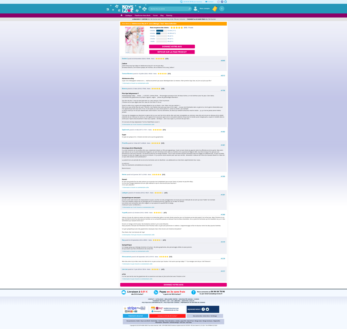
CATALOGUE (159, 299)
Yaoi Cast (182, 322)
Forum (155, 15)
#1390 (223, 176)
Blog (161, 15)
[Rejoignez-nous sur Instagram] (218, 1)
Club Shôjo (161, 321)
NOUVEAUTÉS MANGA (186, 299)
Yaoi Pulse (189, 322)
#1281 (223, 195)
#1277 (223, 271)
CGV (168, 301)
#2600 (223, 61)
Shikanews (166, 322)
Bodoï (138, 321)
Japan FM (183, 321)
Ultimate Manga (174, 322)
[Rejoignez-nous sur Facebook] (222, 1)
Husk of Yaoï (190, 321)
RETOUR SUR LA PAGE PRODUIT (172, 52)
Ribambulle (158, 322)
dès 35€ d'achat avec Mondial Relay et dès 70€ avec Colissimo (158, 19)
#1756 (223, 90)
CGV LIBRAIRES (175, 301)
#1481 (223, 145)
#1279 (223, 242)
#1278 (223, 258)
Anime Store (206, 316)
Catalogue (128, 15)
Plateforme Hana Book (142, 15)
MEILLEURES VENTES (171, 299)
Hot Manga (214, 316)
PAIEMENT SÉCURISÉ (159, 301)
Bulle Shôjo (154, 321)
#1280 (223, 215)
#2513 (223, 76)
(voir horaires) (197, 2)
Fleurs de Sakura (170, 321)
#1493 (223, 132)
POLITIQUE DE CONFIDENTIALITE (152, 302)
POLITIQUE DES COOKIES (171, 302)
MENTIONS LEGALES (188, 301)
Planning (169, 15)
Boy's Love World (145, 321)
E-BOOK (196, 299)
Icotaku (177, 321)
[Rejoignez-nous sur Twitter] (225, 1)
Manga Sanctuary (207, 321)
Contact (210, 2)
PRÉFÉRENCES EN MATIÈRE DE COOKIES (193, 302)
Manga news (198, 321)
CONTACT (151, 299)
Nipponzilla (216, 321)
